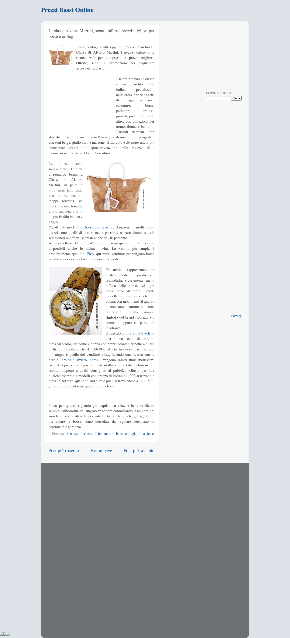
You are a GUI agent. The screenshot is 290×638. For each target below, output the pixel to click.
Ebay (90, 253)
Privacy (236, 315)
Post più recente (63, 450)
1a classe (86, 433)
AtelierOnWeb (85, 242)
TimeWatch (141, 333)
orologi (130, 433)
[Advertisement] (80, 102)
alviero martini (104, 433)
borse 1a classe (97, 227)
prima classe (145, 433)
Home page (101, 450)
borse (119, 433)
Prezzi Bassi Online (67, 9)
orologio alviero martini (81, 359)
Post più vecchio (139, 450)
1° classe (72, 433)
